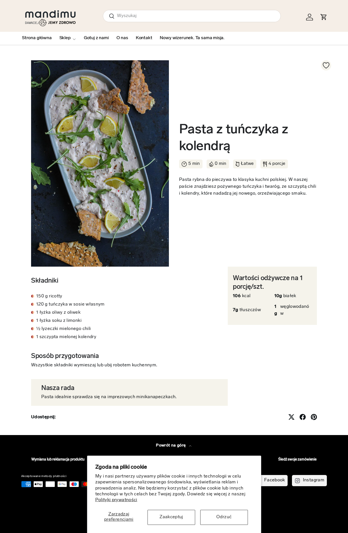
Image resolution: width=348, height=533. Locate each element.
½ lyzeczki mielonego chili (63, 329)
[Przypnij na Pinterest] (313, 417)
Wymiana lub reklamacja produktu (58, 460)
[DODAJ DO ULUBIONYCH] (326, 65)
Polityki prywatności (116, 500)
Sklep (65, 38)
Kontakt (144, 38)
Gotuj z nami (96, 38)
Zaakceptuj (171, 517)
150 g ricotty (49, 296)
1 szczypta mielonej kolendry (66, 337)
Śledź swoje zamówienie (297, 460)
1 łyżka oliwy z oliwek (58, 312)
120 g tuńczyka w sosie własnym (70, 304)
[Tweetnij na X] (291, 417)
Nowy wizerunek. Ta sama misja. (192, 38)
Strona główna (37, 38)
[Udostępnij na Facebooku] (302, 417)
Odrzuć (224, 517)
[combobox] (191, 16)
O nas (122, 38)
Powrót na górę (171, 445)
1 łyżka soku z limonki (59, 321)
